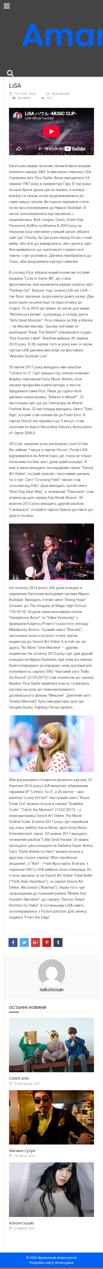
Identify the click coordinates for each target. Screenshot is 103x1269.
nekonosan (61, 94)
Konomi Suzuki (21, 1222)
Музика (24, 98)
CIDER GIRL (19, 1078)
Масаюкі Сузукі (22, 1150)
